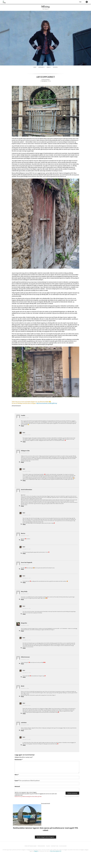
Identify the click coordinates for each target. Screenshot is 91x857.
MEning (45, 7)
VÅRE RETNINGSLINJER (30, 846)
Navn (17, 774)
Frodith (23, 415)
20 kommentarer (45, 79)
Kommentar (19, 759)
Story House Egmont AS (55, 851)
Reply (22, 426)
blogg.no (36, 851)
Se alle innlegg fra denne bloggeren (45, 837)
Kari (24, 432)
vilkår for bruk (74, 796)
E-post (27, 780)
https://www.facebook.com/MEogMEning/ (46, 403)
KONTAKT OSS (54, 846)
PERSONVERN (41, 846)
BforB (22, 686)
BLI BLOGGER (62, 846)
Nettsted (17, 786)
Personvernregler (69, 796)
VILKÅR (48, 846)
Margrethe (24, 623)
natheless (24, 722)
